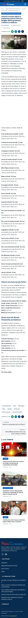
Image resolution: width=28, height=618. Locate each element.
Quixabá (9, 409)
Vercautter (12, 615)
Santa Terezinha (6, 412)
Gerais (5, 458)
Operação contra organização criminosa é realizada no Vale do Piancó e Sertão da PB (13, 492)
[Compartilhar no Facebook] (19, 31)
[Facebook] (2, 554)
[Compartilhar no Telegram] (15, 31)
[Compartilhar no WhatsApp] (12, 31)
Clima (14, 405)
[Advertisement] (14, 112)
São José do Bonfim (17, 412)
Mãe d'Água (21, 405)
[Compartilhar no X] (22, 31)
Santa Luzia (16, 409)
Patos (3, 409)
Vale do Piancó (8, 487)
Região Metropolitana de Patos (13, 8)
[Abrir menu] (25, 4)
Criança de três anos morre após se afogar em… (13, 594)
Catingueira (4, 562)
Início (2, 8)
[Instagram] (6, 554)
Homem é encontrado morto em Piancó (14, 423)
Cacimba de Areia (6, 405)
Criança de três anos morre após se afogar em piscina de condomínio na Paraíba (13, 463)
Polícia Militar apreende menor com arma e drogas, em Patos (15, 431)
